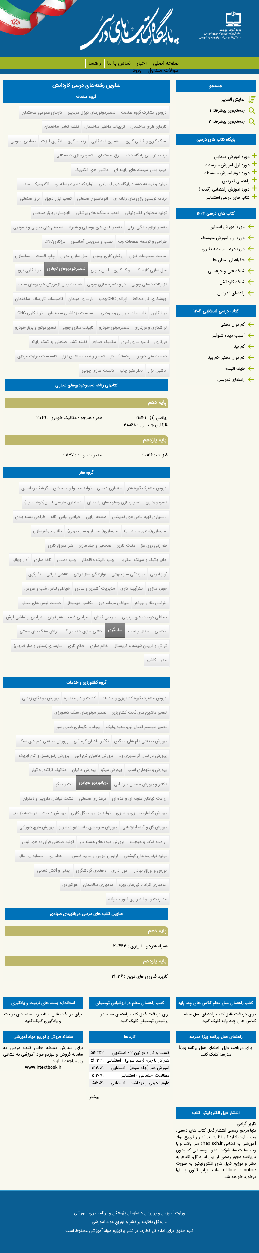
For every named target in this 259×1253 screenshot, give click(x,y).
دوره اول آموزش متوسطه (227, 165)
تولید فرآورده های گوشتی (145, 856)
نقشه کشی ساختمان (61, 126)
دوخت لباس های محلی (41, 603)
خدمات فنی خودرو (151, 356)
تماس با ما (119, 63)
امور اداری (120, 870)
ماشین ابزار (157, 370)
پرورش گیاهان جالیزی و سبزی (141, 813)
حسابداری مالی (30, 856)
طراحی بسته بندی (30, 517)
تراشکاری (159, 313)
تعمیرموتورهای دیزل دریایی (91, 112)
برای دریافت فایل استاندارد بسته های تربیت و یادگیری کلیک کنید (43, 1017)
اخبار (142, 63)
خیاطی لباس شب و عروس (47, 588)
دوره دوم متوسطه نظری (223, 248)
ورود (137, 70)
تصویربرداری (156, 502)
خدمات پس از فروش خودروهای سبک (50, 284)
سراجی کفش (105, 617)
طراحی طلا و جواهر (150, 603)
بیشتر (94, 1096)
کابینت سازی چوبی (77, 327)
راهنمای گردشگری (91, 870)
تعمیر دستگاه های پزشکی (97, 212)
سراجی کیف (78, 617)
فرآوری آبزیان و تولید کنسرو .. (93, 856)
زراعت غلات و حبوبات (148, 841)
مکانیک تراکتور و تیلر (49, 770)
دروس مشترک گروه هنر (147, 488)
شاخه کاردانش (232, 282)
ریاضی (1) (159, 417)
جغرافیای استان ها (229, 259)
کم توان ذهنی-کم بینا (226, 357)
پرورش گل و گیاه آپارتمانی (144, 827)
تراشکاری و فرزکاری (151, 327)
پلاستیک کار (120, 356)
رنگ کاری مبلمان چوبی (110, 270)
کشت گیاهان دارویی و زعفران (48, 798)
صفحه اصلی (165, 63)
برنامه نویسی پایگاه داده (146, 155)
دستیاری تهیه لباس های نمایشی (139, 517)
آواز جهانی (20, 559)
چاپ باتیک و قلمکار (98, 559)
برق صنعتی (30, 198)
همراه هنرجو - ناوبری (149, 946)
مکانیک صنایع (104, 341)
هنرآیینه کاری (131, 588)
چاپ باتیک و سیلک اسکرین (143, 559)
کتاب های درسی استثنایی (227, 197)
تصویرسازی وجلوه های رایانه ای (113, 502)
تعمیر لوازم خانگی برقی (147, 227)
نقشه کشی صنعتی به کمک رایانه (59, 341)
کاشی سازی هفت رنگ (83, 631)
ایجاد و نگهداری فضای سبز (78, 727)
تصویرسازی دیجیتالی (74, 155)
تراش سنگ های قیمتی (39, 631)
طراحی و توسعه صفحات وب (142, 241)
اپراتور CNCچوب (113, 299)
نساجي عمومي (23, 141)
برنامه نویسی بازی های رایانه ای (140, 198)
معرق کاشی (157, 660)
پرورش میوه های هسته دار (101, 841)
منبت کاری (126, 545)
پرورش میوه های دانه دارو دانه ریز (88, 827)
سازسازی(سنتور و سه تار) (145, 531)
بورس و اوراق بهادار (150, 870)
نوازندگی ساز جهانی (128, 574)
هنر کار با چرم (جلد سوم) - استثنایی (137, 1060)
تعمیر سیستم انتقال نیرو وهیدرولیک (136, 727)
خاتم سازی (99, 646)
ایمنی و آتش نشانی (54, 870)
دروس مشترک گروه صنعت (144, 112)
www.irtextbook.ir (43, 1067)
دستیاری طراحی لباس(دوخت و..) (53, 502)
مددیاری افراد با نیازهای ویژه (143, 884)
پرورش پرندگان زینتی (40, 698)
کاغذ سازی (43, 559)
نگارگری (34, 574)
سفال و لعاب (138, 631)
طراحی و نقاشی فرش (24, 617)
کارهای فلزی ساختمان (148, 126)
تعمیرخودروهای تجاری (66, 268)
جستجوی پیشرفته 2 (227, 121)
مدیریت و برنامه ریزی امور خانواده (137, 899)
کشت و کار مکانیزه (80, 698)
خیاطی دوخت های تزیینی (144, 617)
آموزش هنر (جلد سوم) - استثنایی (140, 1067)
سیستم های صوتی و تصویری (38, 227)
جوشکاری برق (29, 270)
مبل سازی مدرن (74, 256)
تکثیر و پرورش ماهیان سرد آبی (140, 784)
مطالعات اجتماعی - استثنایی (144, 1075)
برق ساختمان (109, 155)
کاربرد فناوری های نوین (147, 976)
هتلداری (55, 856)
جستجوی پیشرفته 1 (227, 110)
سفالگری (115, 629)
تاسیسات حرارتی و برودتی (123, 313)
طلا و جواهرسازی (47, 531)
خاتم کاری (76, 646)
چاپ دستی (66, 559)
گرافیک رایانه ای (34, 488)
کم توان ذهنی (232, 324)
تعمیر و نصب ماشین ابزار (83, 356)
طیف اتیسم (235, 368)
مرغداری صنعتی (93, 798)
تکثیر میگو (64, 784)
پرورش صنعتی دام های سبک (43, 741)
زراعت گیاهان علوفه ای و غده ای (139, 798)
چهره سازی (157, 588)
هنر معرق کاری (60, 545)
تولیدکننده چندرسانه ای (74, 184)
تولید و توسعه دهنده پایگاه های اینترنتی (133, 184)
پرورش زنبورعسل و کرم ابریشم (43, 755)
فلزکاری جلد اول (154, 424)
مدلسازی (22, 256)
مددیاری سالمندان (98, 884)
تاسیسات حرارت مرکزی (37, 356)
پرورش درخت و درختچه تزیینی (38, 813)
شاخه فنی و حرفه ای (226, 271)
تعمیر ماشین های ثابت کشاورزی (139, 712)
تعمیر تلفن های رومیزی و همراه (95, 227)
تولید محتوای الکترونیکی (146, 212)
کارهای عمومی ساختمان (42, 112)
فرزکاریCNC (55, 241)
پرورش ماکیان (84, 770)
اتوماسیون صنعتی (92, 198)
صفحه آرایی (96, 517)
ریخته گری (77, 141)
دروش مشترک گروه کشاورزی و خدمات (134, 698)
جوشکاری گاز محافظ (150, 299)
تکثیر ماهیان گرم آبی (91, 741)
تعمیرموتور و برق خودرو (35, 327)
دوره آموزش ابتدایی (232, 156)
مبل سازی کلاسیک (151, 270)
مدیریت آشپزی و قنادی (95, 588)
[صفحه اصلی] (220, 23)
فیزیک (162, 455)
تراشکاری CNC (30, 313)
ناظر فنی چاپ (131, 370)
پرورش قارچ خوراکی (36, 827)
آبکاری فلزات (51, 141)
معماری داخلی (109, 488)
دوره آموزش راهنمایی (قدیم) (224, 189)
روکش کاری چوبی (108, 256)
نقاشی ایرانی (57, 574)
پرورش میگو (111, 770)
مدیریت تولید (89, 455)
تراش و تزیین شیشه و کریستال (140, 646)
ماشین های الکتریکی (91, 170)
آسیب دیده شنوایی (228, 335)
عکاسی (161, 631)
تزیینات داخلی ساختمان (104, 126)
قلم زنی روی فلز (154, 545)
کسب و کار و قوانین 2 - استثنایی (140, 1052)
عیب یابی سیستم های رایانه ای (140, 170)
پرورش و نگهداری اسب (147, 770)
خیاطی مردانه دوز (114, 603)
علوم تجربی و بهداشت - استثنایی (140, 1082)
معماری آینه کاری (105, 141)
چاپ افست (45, 256)
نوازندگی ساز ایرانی (90, 574)
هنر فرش (55, 617)
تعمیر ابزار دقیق (58, 198)
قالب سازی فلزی (135, 341)
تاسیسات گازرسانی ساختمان (39, 299)
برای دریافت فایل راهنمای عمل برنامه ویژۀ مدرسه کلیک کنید (215, 1051)
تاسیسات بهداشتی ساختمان (71, 313)
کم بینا (239, 346)
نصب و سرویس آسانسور (92, 241)
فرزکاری (160, 341)
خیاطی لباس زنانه (66, 517)
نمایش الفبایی (232, 99)
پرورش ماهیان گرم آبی (94, 755)
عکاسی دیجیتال (79, 603)
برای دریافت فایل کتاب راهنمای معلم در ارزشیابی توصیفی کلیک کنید (135, 1017)
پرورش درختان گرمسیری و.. (143, 755)
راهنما (94, 63)
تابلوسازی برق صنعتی (51, 212)
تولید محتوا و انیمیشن (72, 488)
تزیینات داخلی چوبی (149, 284)
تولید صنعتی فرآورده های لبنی (48, 841)
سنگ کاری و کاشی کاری (146, 141)
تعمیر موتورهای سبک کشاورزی (80, 712)
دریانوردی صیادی (92, 782)
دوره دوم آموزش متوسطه (227, 172)
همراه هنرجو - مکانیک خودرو (76, 417)
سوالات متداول (163, 70)
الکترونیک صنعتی (34, 184)
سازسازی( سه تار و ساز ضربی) (93, 531)
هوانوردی (70, 884)
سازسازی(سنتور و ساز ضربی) (38, 646)
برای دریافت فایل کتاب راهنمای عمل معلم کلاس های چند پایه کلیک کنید (220, 1017)
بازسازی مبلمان (80, 299)
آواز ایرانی (158, 574)
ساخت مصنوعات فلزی (148, 256)
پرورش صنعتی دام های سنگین (140, 741)
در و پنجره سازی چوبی (106, 284)
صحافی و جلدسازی (95, 545)
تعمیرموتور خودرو (114, 327)
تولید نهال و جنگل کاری (91, 813)
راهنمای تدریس (236, 181)
